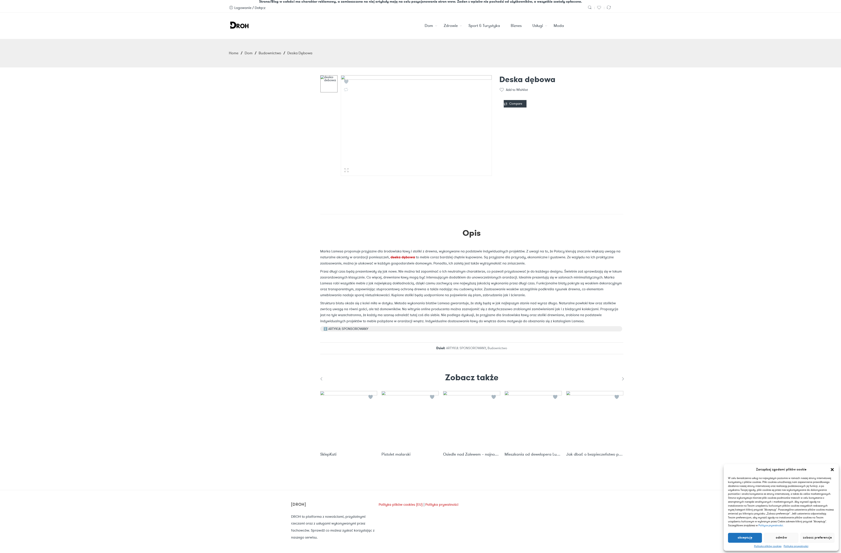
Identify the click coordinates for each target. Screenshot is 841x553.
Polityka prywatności (796, 546)
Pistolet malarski (396, 454)
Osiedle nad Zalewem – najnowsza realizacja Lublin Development (471, 454)
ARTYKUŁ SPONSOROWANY (466, 348)
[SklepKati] (348, 419)
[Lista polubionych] (599, 7)
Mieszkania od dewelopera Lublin (533, 454)
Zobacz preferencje (817, 537)
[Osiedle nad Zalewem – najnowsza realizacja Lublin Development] (471, 419)
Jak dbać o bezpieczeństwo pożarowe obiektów (594, 454)
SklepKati (328, 454)
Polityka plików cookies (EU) (401, 504)
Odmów (781, 537)
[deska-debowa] (328, 83)
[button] (832, 469)
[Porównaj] (609, 7)
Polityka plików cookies (767, 546)
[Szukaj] (590, 7)
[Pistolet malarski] (410, 419)
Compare (515, 104)
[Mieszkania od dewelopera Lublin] (533, 419)
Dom (249, 53)
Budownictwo (270, 53)
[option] (329, 84)
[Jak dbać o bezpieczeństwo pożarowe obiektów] (594, 419)
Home (234, 53)
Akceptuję (745, 537)
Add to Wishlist (517, 90)
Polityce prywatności (770, 525)
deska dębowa (402, 257)
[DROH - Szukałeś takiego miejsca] (239, 24)
